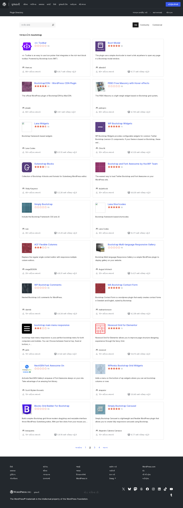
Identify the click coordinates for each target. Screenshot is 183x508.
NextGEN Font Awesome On (49, 365)
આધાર (78, 471)
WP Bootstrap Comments (47, 285)
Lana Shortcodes (117, 204)
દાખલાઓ (46, 478)
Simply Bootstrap (43, 204)
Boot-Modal (114, 43)
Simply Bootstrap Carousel (122, 406)
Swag (112, 478)
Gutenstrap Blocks (44, 163)
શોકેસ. (45, 467)
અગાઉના (78, 447)
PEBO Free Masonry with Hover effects (128, 83)
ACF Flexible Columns (45, 244)
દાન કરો (112, 474)
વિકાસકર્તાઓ (81, 474)
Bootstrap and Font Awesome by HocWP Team (133, 163)
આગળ (105, 447)
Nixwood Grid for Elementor (122, 325)
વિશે (11, 467)
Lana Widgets (41, 123)
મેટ (143, 471)
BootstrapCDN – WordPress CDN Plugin (55, 83)
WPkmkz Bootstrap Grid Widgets (125, 365)
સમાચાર (13, 471)
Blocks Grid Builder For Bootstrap (51, 406)
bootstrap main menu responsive (51, 325)
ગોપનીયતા (13, 478)
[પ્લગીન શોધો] (53, 24)
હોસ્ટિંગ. (13, 474)
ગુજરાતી (36, 492)
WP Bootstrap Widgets (120, 123)
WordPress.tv (81, 478)
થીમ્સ (45, 471)
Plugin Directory (16, 12)
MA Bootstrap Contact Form (123, 285)
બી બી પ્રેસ (146, 474)
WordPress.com (148, 467)
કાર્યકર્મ (112, 471)
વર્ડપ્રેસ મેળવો (173, 4)
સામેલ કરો (113, 467)
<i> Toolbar (40, 43)
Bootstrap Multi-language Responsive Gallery (131, 244)
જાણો (78, 467)
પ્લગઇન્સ (46, 474)
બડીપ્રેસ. (145, 478)
